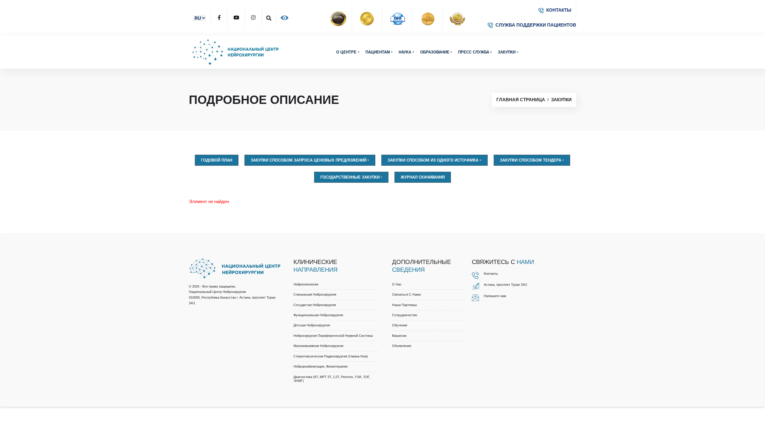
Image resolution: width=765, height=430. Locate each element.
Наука (405, 52)
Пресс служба (473, 52)
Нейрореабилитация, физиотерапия (320, 366)
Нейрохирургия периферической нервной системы (333, 335)
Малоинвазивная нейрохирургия (318, 346)
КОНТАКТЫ (558, 10)
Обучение (399, 325)
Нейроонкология (305, 284)
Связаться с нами (406, 294)
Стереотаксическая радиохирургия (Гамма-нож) (330, 356)
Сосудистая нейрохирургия (314, 305)
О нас (397, 284)
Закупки (506, 52)
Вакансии (399, 335)
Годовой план (216, 160)
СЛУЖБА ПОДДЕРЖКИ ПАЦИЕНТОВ (535, 24)
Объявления (401, 346)
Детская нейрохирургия (311, 325)
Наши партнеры (404, 305)
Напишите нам (495, 296)
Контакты (491, 273)
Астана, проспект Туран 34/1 (505, 284)
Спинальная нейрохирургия (314, 294)
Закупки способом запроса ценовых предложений (308, 160)
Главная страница (520, 99)
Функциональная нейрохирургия (318, 315)
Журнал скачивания (423, 177)
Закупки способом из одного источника (433, 160)
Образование (434, 52)
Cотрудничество (404, 315)
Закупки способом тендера (530, 160)
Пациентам (377, 52)
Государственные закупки (350, 177)
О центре (346, 52)
